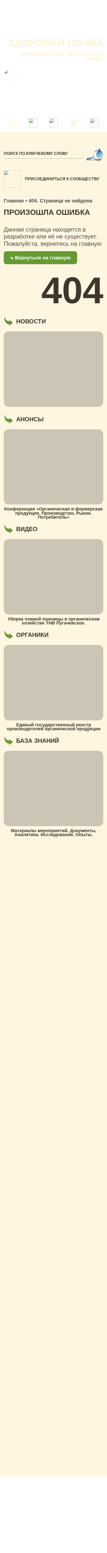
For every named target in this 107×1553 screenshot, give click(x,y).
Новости (65, 19)
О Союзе (42, 19)
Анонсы (88, 19)
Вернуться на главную (43, 257)
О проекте (16, 19)
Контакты (15, 29)
